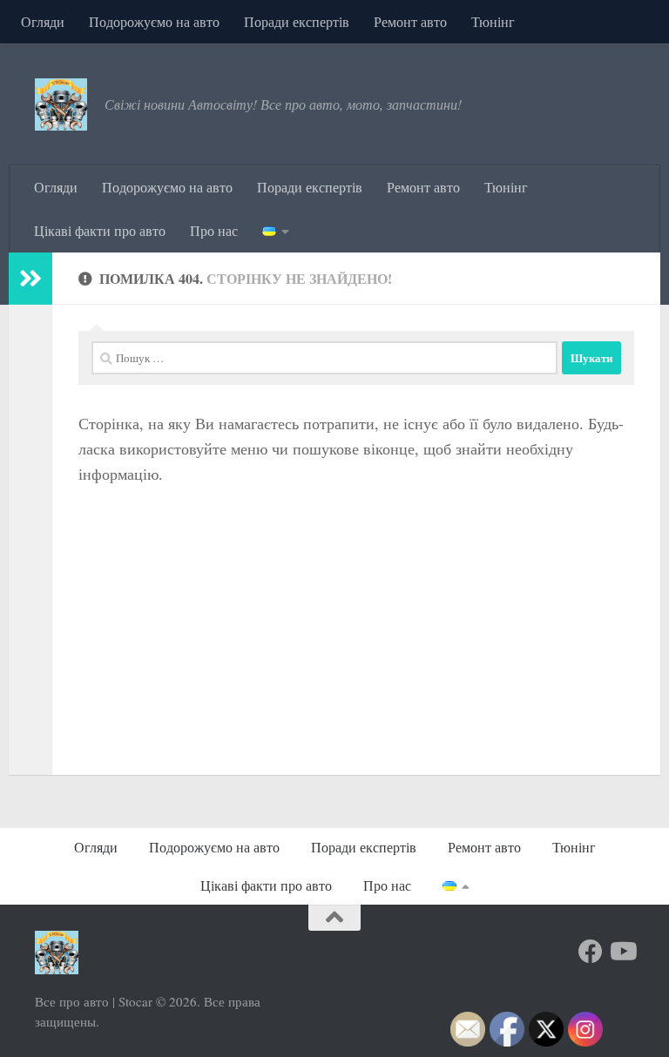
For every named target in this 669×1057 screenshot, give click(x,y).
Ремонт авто (410, 21)
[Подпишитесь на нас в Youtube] (622, 951)
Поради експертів (296, 21)
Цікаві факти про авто (100, 230)
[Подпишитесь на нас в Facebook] (590, 951)
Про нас (214, 230)
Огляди (42, 21)
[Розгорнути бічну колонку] (30, 278)
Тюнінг (493, 21)
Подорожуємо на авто (154, 21)
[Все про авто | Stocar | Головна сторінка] (61, 104)
